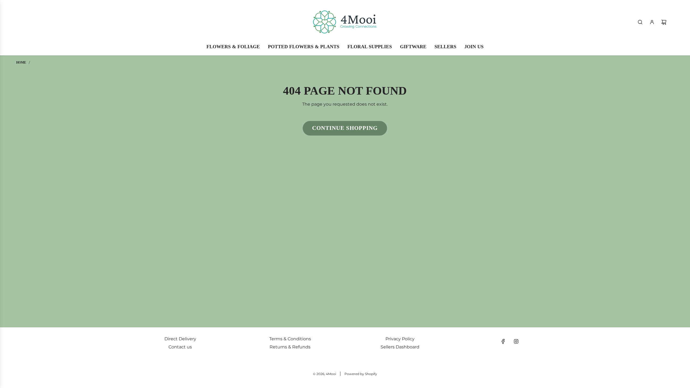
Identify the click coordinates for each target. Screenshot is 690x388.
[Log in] (652, 22)
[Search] (640, 22)
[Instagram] (516, 341)
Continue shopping (345, 128)
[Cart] (664, 22)
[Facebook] (503, 341)
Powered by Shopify (360, 374)
